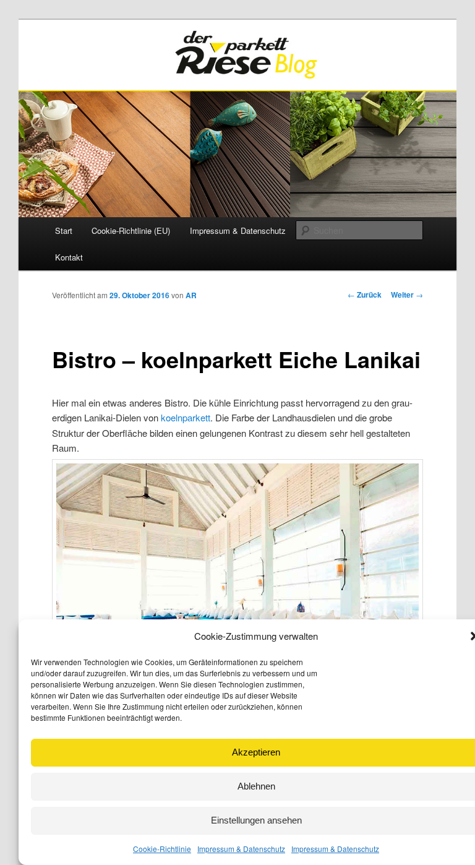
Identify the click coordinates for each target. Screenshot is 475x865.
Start (63, 230)
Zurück (365, 294)
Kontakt (69, 257)
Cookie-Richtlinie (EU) (131, 230)
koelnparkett (185, 417)
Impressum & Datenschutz (241, 848)
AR (191, 295)
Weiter (407, 294)
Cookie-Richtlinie (162, 848)
